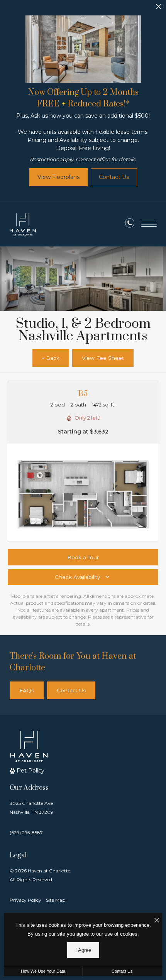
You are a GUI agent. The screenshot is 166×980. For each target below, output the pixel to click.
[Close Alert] (158, 8)
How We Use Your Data (43, 971)
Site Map (55, 900)
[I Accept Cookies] (156, 921)
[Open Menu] (149, 224)
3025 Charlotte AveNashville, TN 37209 (31, 807)
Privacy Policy (25, 900)
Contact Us (122, 971)
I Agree (83, 950)
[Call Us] (129, 224)
